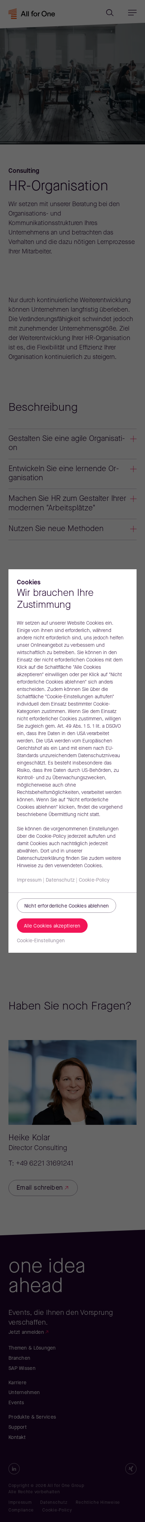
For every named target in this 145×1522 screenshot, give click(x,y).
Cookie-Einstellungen (41, 941)
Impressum (29, 880)
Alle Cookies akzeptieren (52, 926)
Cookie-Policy (94, 880)
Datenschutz (60, 880)
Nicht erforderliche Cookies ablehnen (66, 906)
